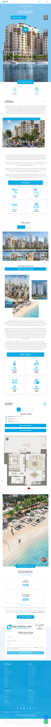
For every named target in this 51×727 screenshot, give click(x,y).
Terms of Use (16, 648)
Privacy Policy (37, 647)
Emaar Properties (40, 159)
